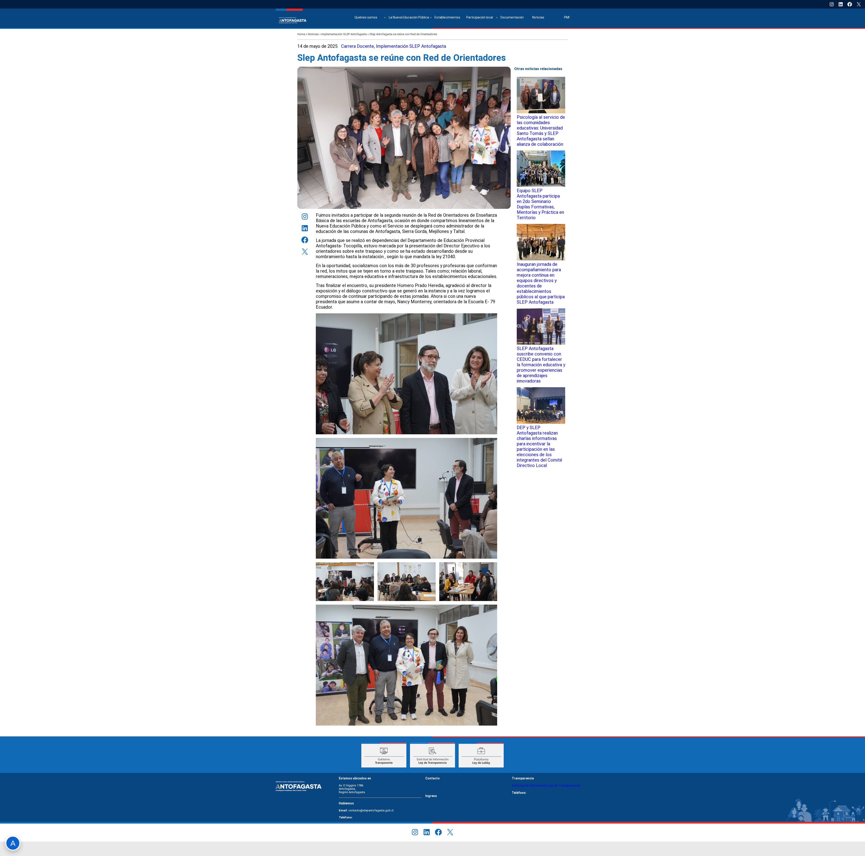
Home (301, 34)
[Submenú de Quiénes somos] (385, 17)
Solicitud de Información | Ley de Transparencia (546, 785)
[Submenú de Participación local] (497, 17)
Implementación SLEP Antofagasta (344, 34)
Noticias (313, 34)
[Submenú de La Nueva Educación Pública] (431, 17)
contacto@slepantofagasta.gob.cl (371, 810)
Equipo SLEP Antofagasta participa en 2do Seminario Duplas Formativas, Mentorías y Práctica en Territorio (540, 204)
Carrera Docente (357, 46)
